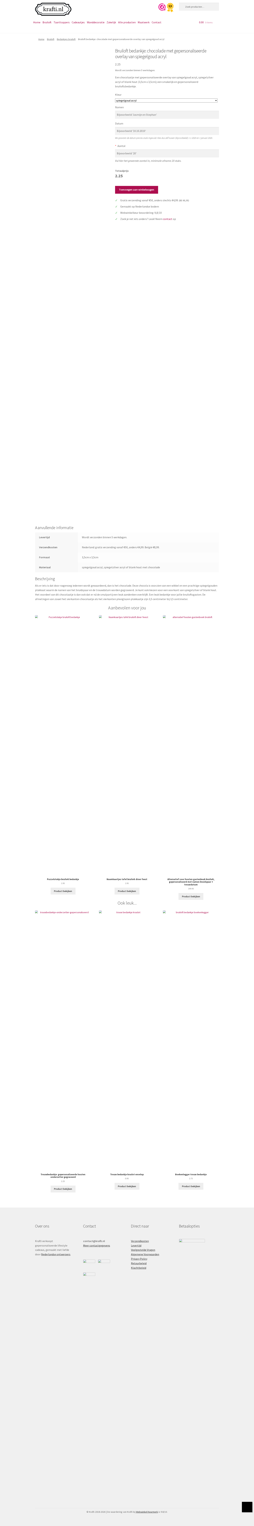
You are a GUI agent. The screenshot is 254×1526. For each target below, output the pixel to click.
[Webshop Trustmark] (167, 7)
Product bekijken (63, 891)
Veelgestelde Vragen (143, 1250)
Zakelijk (111, 22)
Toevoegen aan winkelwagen (136, 189)
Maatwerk (143, 22)
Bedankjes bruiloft (66, 39)
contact (167, 219)
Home (36, 22)
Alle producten (127, 22)
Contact (156, 22)
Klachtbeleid (138, 1267)
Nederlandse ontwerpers (55, 1254)
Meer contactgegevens (96, 1245)
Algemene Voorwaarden (145, 1254)
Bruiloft (47, 22)
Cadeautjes (78, 22)
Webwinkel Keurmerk (147, 1511)
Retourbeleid (139, 1263)
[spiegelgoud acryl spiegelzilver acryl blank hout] (166, 100)
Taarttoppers (62, 22)
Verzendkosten (140, 1241)
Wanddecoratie (96, 22)
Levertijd (136, 1245)
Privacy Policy (139, 1259)
